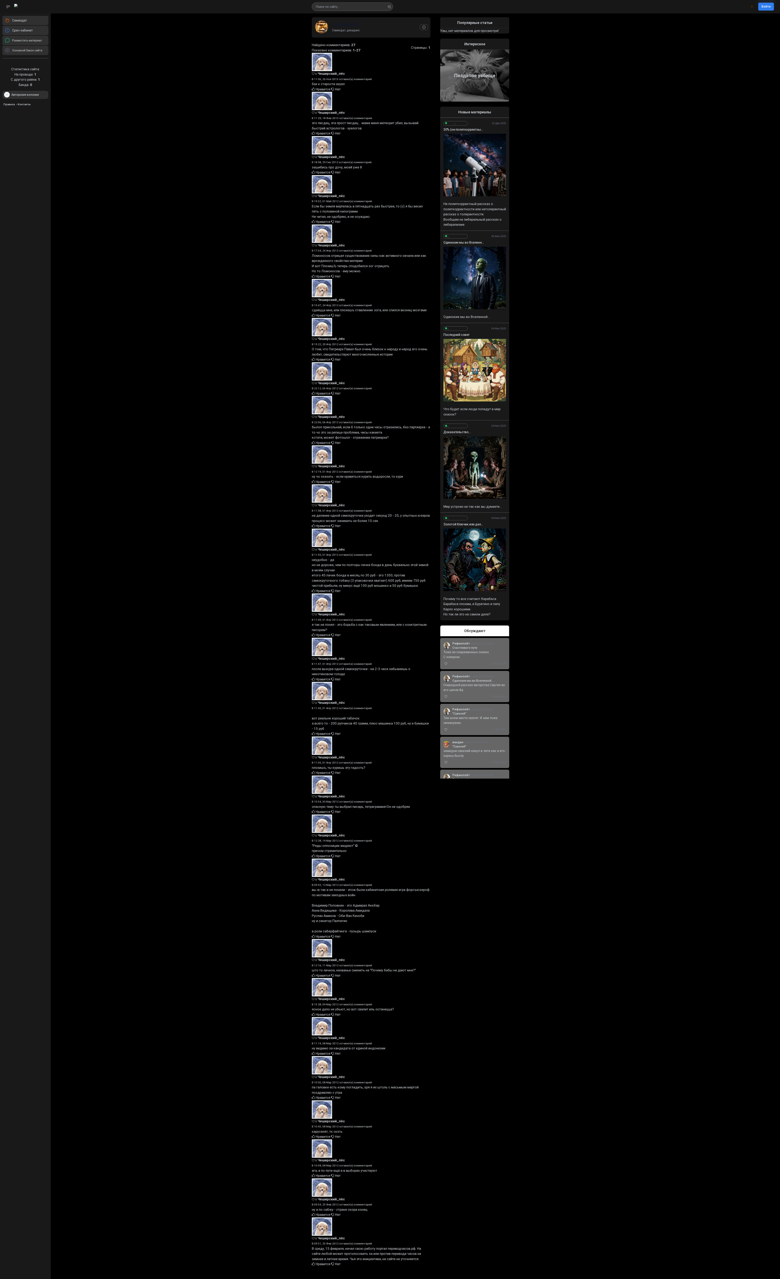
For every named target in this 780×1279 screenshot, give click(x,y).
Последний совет (456, 335)
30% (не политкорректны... (463, 129)
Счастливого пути (464, 647)
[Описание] (424, 27)
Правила (9, 104)
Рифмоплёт (461, 643)
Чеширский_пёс (331, 74)
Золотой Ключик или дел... (463, 524)
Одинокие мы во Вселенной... (473, 680)
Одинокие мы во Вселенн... (463, 242)
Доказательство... (457, 432)
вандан (458, 742)
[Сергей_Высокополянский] (455, 123)
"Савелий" (459, 713)
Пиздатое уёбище (474, 75)
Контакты (24, 104)
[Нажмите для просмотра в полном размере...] (474, 165)
